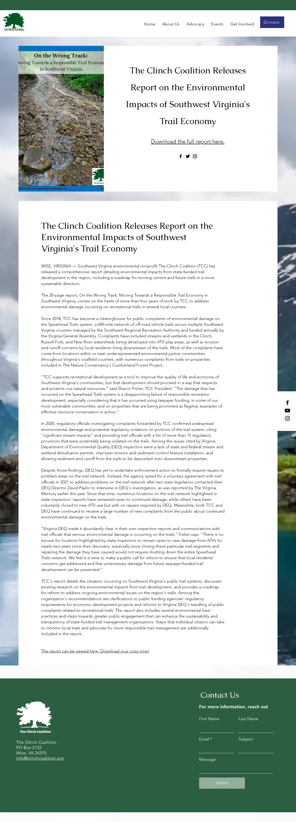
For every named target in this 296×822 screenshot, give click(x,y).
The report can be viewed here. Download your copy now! (95, 651)
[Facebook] (287, 402)
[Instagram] (287, 418)
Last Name (248, 719)
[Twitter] (188, 156)
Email (204, 739)
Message (207, 759)
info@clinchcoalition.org (40, 758)
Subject (246, 739)
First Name (209, 719)
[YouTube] (287, 410)
